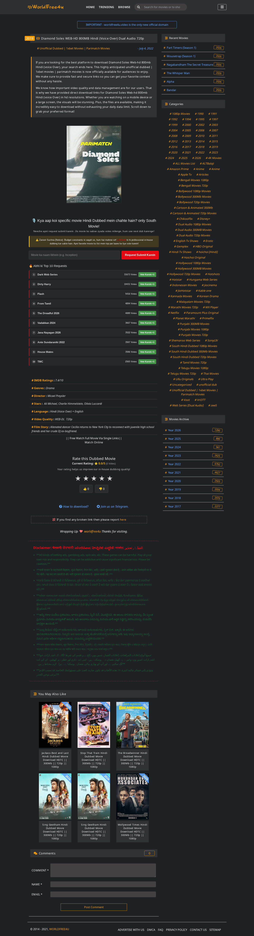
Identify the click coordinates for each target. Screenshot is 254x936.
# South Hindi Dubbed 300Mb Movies (193, 351)
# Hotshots (212, 274)
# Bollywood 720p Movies (193, 202)
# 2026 (196, 158)
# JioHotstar (183, 291)
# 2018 (200, 147)
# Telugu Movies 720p (182, 373)
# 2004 (173, 130)
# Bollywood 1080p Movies (193, 191)
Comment (40, 870)
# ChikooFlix (184, 219)
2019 (29, 38)
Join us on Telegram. (114, 506)
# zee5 (212, 405)
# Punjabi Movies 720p (193, 335)
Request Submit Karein (140, 254)
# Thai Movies (210, 373)
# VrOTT (200, 400)
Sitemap (215, 930)
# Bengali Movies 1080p (193, 180)
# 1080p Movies (180, 114)
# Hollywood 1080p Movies (193, 263)
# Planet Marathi (184, 318)
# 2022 (200, 152)
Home (90, 7)
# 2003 (213, 125)
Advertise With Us (131, 930)
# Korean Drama (208, 296)
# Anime (199, 169)
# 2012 (173, 141)
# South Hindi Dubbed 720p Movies (193, 357)
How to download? (75, 506)
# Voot (185, 400)
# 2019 (213, 147)
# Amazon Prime (178, 169)
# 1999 (173, 125)
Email (37, 894)
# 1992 (173, 119)
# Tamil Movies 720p (193, 362)
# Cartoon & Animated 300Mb (193, 208)
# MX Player (211, 307)
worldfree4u (93, 531)
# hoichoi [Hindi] (207, 252)
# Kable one (203, 291)
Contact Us (198, 930)
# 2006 (200, 130)
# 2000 (186, 125)
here (123, 519)
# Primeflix (206, 318)
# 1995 (200, 119)
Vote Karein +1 (147, 274)
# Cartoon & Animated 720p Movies (193, 213)
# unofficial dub (206, 385)
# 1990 (199, 114)
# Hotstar (175, 279)
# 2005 (186, 130)
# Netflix (174, 313)
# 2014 (200, 141)
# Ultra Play (206, 379)
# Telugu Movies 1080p (193, 368)
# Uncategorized (181, 385)
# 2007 (213, 130)
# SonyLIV (211, 340)
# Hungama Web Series (202, 279)
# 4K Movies (213, 158)
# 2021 (186, 152)
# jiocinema (209, 285)
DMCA (151, 930)
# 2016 (173, 147)
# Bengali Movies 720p (193, 185)
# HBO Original (202, 246)
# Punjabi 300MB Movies (193, 324)
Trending (106, 7)
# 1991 (213, 114)
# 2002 (200, 125)
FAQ (160, 930)
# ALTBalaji (206, 163)
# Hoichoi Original (193, 257)
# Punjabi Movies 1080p (193, 329)
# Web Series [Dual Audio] (187, 405)
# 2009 (186, 136)
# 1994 (186, 119)
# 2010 (200, 136)
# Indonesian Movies (183, 285)
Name (37, 884)
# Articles (202, 174)
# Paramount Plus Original (201, 313)
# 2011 (213, 136)
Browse (124, 7)
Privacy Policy (176, 930)
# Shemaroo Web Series (184, 340)
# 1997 (213, 119)
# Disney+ (203, 219)
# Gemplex (181, 246)
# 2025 (183, 158)
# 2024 (169, 158)
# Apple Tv (185, 174)
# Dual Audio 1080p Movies (193, 224)
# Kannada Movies (180, 296)
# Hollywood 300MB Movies (193, 268)
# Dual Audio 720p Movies (193, 235)
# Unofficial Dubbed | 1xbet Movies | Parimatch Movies (73, 48)
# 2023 (213, 152)
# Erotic (208, 241)
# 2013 (186, 141)
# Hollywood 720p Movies (184, 274)
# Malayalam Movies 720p (193, 302)
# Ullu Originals (183, 379)
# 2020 (173, 152)
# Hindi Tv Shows (180, 252)
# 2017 (186, 147)
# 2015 (213, 141)
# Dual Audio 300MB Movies (193, 230)
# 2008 (173, 136)
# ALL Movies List (183, 163)
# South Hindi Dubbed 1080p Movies (193, 346)
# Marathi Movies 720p (183, 307)
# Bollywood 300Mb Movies (193, 197)
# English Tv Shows (186, 241)
